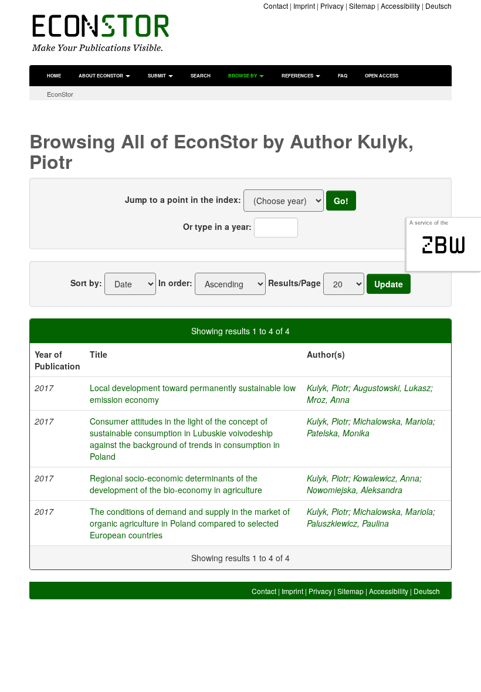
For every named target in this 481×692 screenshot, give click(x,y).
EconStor (60, 94)
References (298, 75)
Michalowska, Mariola (393, 421)
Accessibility (400, 6)
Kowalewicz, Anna (386, 478)
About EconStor (101, 75)
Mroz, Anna (328, 399)
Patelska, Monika (338, 433)
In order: (175, 283)
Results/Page (294, 283)
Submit (157, 75)
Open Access (381, 75)
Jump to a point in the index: (183, 199)
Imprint (304, 6)
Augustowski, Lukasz (392, 388)
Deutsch (438, 6)
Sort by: (86, 283)
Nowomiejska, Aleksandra (354, 490)
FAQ (342, 75)
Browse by (243, 75)
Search (201, 75)
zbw (443, 245)
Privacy (332, 6)
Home (54, 75)
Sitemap (362, 6)
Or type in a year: (217, 226)
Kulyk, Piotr (327, 388)
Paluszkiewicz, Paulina (348, 523)
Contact (275, 6)
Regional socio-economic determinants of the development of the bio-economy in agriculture (176, 484)
